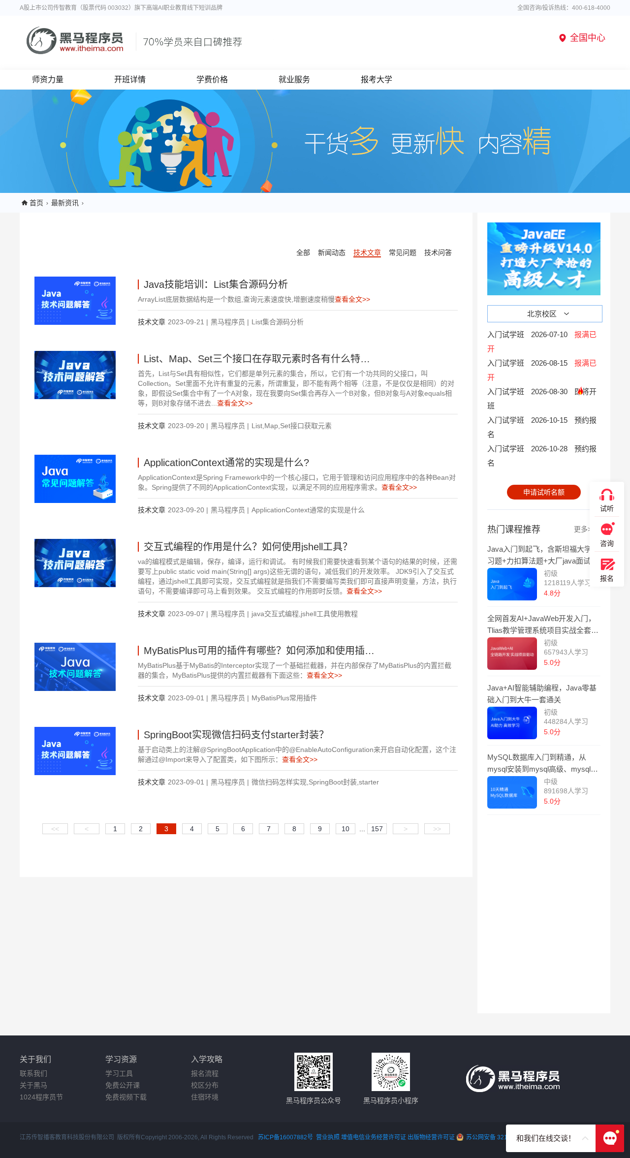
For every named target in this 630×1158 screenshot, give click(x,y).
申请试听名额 (544, 492)
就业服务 (294, 79)
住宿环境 (205, 1097)
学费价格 (212, 79)
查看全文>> (352, 299)
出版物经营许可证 (432, 1137)
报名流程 (205, 1073)
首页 (36, 203)
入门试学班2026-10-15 (542, 427)
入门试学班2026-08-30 (542, 398)
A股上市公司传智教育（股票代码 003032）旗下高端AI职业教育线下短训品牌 (121, 7)
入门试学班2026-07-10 (542, 341)
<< (55, 829)
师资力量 (47, 79)
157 (377, 829)
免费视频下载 (126, 1097)
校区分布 (205, 1085)
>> (437, 829)
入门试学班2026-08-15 (542, 370)
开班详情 (130, 79)
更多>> (585, 529)
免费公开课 (122, 1085)
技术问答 (438, 252)
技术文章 (367, 252)
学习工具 (119, 1073)
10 (345, 829)
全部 (303, 252)
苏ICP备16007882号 (285, 1137)
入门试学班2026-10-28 (542, 455)
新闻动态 (332, 252)
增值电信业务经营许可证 (373, 1137)
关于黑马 (33, 1085)
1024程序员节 (41, 1097)
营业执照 (328, 1137)
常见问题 (402, 252)
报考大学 (376, 79)
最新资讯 (65, 203)
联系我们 (33, 1073)
